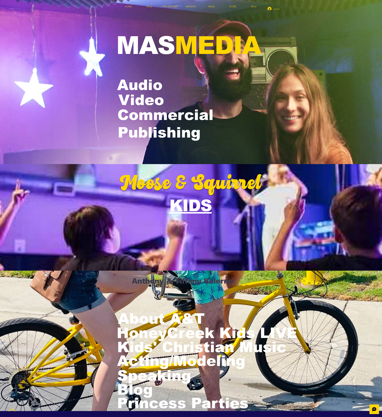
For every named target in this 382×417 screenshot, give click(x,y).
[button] (163, 361)
